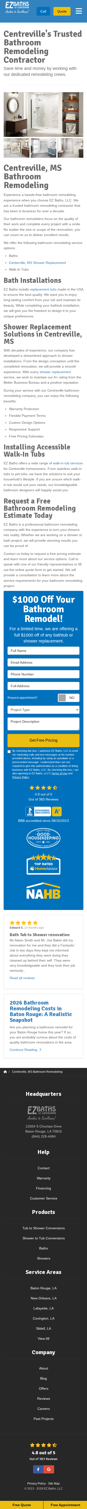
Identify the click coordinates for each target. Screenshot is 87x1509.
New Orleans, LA (44, 1298)
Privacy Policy (20, 777)
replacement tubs (43, 289)
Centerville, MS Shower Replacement (38, 263)
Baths (43, 1248)
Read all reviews (22, 978)
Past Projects (44, 1419)
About (43, 1368)
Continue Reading (23, 1050)
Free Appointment (65, 1505)
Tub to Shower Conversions (43, 1228)
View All (43, 1338)
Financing (43, 1188)
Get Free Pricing (43, 740)
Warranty (44, 1178)
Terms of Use (59, 773)
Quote (62, 11)
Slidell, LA (43, 1328)
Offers (43, 1388)
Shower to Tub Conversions (43, 1238)
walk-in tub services (68, 463)
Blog (43, 1378)
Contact (44, 1168)
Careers (43, 1409)
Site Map (54, 1483)
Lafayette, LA (43, 1308)
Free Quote (22, 1505)
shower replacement (55, 372)
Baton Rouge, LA (43, 1288)
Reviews (43, 1398)
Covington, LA (43, 1318)
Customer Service (43, 1198)
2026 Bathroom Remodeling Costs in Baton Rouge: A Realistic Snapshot (41, 1011)
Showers (43, 1258)
